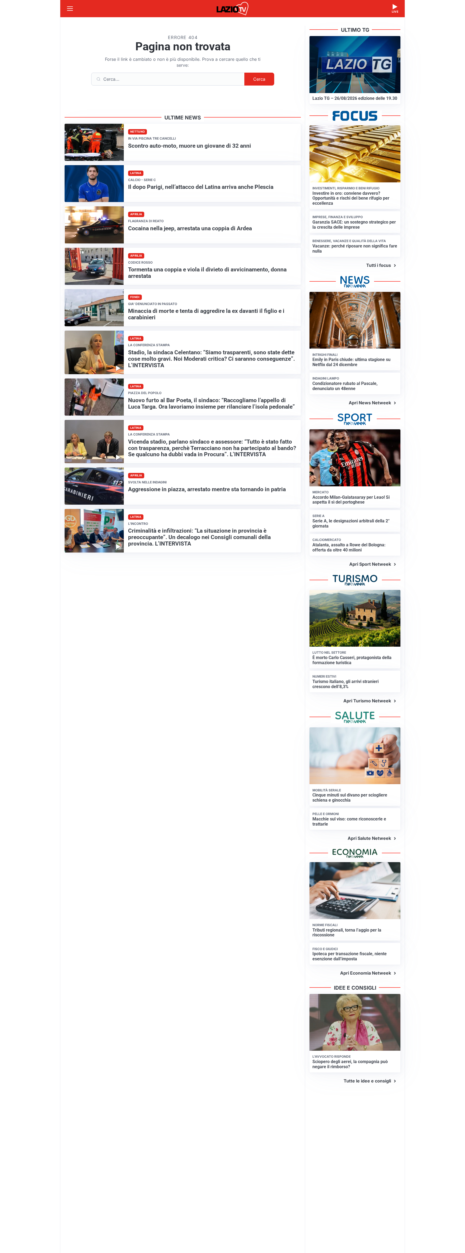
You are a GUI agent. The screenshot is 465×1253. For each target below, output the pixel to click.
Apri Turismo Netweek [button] (367, 700)
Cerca (259, 79)
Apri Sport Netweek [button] (370, 564)
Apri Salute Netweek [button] (369, 838)
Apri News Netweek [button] (370, 402)
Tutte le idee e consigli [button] (367, 1081)
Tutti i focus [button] (378, 265)
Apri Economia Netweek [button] (365, 973)
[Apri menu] (70, 8)
